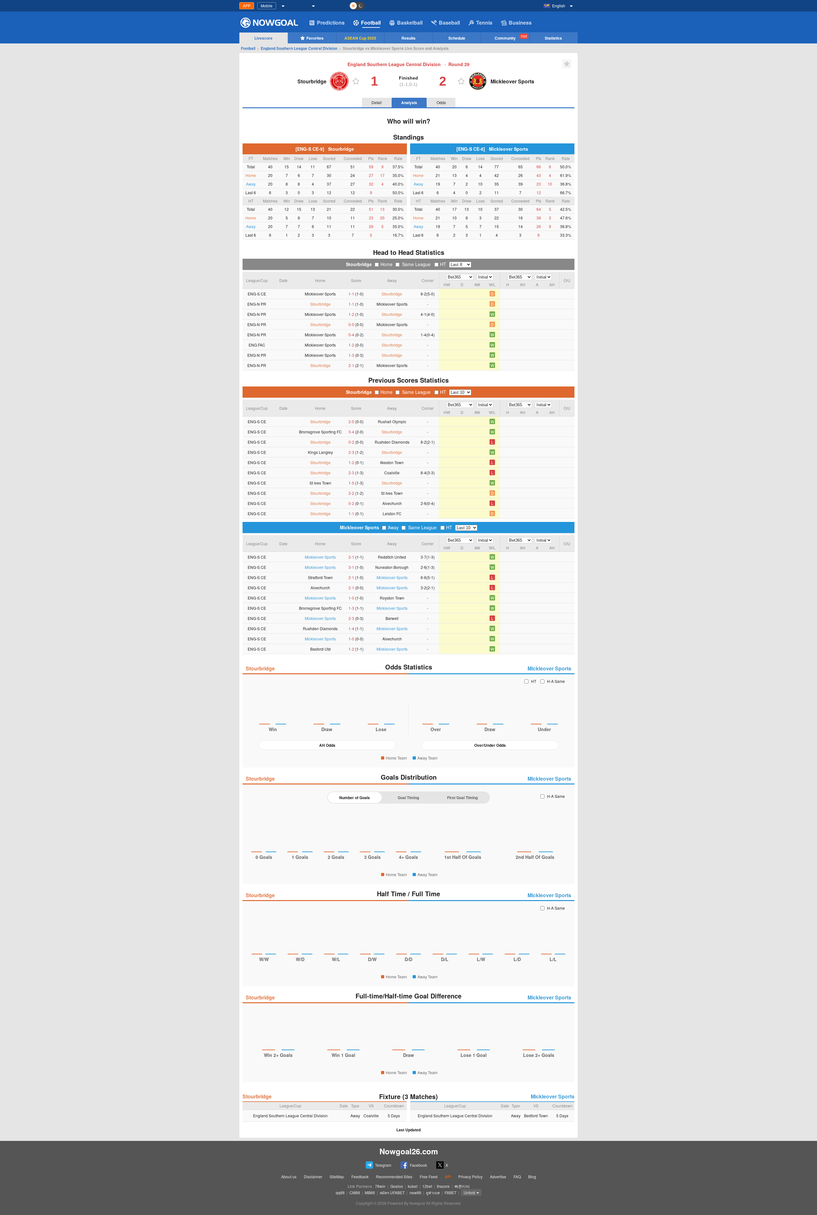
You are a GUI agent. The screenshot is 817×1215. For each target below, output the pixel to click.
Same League (416, 264)
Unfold (469, 1192)
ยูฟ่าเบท (433, 1192)
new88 (415, 1192)
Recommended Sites (394, 1176)
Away (393, 527)
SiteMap (337, 1176)
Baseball (449, 22)
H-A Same (556, 681)
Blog (532, 1176)
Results (408, 38)
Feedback (360, 1176)
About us (288, 1176)
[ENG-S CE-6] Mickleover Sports (492, 149)
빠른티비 (462, 1186)
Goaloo (396, 1186)
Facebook (418, 1165)
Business (520, 22)
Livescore (263, 38)
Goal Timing (408, 797)
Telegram (383, 1165)
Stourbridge (359, 264)
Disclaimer (313, 1176)
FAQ (517, 1176)
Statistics (553, 38)
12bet (427, 1186)
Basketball (410, 22)
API (448, 1176)
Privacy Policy (470, 1176)
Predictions (331, 22)
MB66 (370, 1192)
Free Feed (429, 1176)
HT (443, 264)
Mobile (267, 5)
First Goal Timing (462, 797)
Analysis (409, 102)
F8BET (450, 1192)
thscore (443, 1186)
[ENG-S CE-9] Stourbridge (325, 149)
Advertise (498, 1176)
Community (511, 37)
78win (380, 1186)
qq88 (340, 1192)
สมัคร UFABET (392, 1192)
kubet (412, 1186)
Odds (441, 102)
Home (386, 264)
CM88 (354, 1192)
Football (371, 22)
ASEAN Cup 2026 (360, 38)
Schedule (456, 38)
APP (247, 5)
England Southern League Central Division (299, 48)
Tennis (484, 22)
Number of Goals (354, 797)
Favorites (315, 38)
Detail (376, 102)
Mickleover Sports (359, 527)
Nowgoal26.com (408, 1151)
